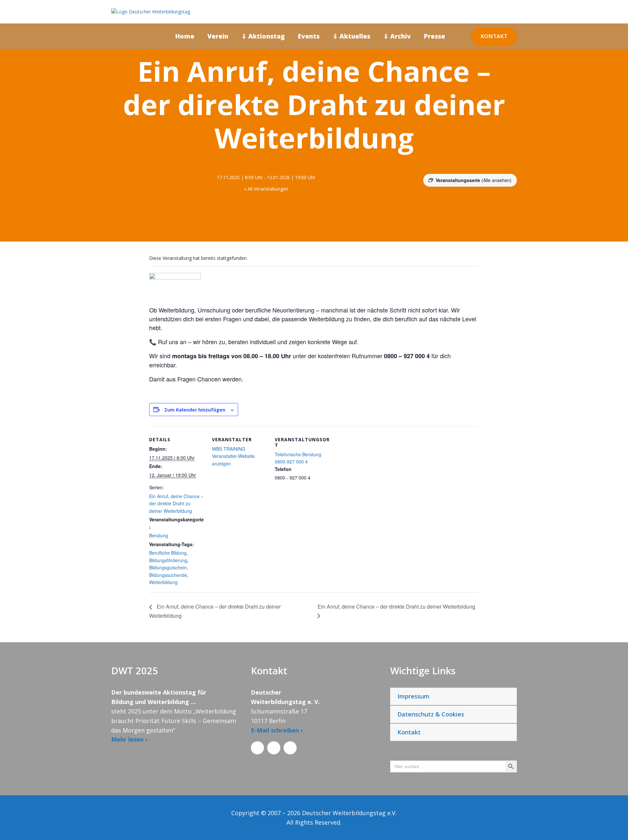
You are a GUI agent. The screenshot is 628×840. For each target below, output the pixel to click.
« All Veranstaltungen (266, 189)
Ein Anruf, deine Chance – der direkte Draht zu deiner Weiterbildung (176, 503)
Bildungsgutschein (168, 567)
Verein (217, 36)
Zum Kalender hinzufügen (194, 410)
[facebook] (613, 416)
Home (184, 36)
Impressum (413, 696)
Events (309, 36)
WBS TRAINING (228, 448)
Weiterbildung (163, 582)
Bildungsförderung (168, 560)
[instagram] (613, 382)
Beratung (158, 535)
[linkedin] (613, 405)
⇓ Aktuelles (351, 36)
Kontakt (493, 36)
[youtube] (613, 393)
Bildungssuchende (168, 575)
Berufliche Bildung (167, 552)
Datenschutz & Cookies (430, 714)
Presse (434, 36)
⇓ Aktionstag (263, 36)
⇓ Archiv (397, 36)
